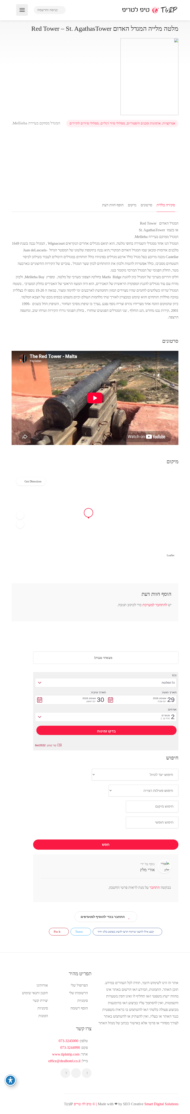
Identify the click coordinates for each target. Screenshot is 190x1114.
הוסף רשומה (79, 1008)
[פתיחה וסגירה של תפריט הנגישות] (10, 1080)
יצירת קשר (40, 1001)
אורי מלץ (147, 869)
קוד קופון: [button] (45, 745)
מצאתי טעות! (103, 658)
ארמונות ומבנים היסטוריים (144, 123)
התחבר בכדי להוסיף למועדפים (103, 917)
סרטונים (146, 205)
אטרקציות (168, 123)
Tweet (79, 931)
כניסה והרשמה (47, 10)
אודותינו (42, 985)
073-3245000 (68, 1041)
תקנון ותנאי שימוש (35, 993)
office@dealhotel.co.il (64, 1061)
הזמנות (43, 1016)
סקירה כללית (166, 205)
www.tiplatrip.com (65, 1054)
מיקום (132, 205)
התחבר (154, 887)
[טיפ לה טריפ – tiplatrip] (149, 10)
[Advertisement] (95, 163)
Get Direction (33, 481)
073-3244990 (70, 1047)
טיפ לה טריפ (83, 1104)
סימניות (43, 1008)
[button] (20, 515)
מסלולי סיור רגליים (113, 123)
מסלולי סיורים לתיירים (84, 123)
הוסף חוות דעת (113, 205)
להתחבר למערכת (154, 605)
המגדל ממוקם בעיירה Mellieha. (36, 123)
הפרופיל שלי (79, 985)
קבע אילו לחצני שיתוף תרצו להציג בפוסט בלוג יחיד (126, 931)
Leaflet (170, 555)
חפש (106, 844)
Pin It (57, 931)
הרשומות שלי (78, 993)
